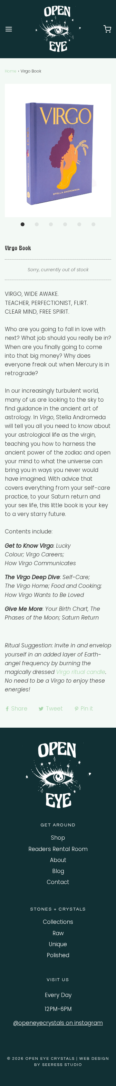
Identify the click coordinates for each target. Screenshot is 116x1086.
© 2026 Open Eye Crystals (41, 1059)
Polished (58, 955)
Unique (58, 944)
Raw (58, 933)
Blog (58, 871)
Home (10, 71)
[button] (58, 150)
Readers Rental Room (58, 849)
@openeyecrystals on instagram (58, 1023)
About (58, 860)
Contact (58, 882)
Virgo (63, 672)
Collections (58, 922)
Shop (58, 838)
